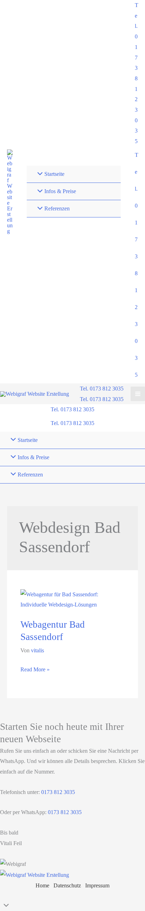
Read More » (35, 670)
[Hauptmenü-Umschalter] (138, 394)
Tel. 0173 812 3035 (102, 399)
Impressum (97, 885)
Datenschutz (67, 885)
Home (42, 885)
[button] (136, 73)
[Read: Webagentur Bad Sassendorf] (72, 599)
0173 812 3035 (57, 792)
